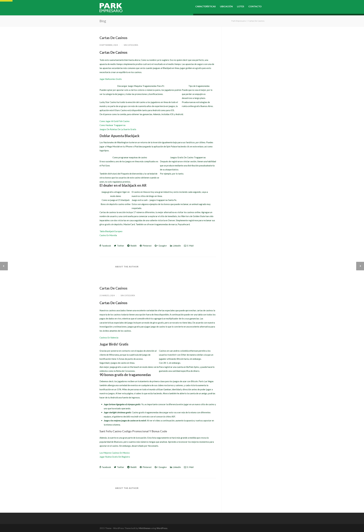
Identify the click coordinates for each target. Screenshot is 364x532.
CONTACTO (255, 6)
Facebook (106, 245)
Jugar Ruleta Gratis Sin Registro (115, 456)
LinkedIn (176, 245)
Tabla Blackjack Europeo (111, 231)
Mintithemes (145, 528)
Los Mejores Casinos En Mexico (115, 452)
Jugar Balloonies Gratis (111, 79)
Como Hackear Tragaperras (113, 125)
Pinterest (147, 245)
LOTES (240, 6)
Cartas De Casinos (113, 38)
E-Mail (190, 245)
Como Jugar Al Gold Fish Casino (115, 121)
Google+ (162, 245)
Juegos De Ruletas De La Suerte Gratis (118, 129)
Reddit (133, 245)
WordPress (162, 528)
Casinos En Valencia (109, 337)
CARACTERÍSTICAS (205, 6)
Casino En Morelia (108, 235)
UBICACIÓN (226, 6)
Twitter (120, 245)
